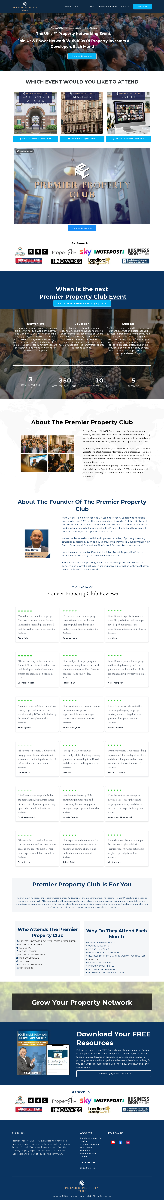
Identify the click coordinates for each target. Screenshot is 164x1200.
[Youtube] (113, 1142)
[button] (116, 6)
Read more (22, 633)
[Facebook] (120, 1142)
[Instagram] (128, 1142)
